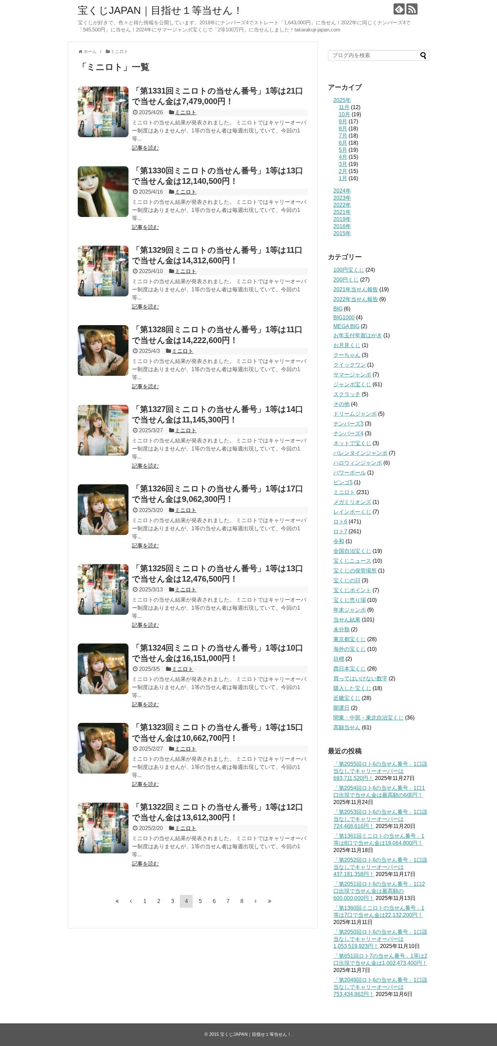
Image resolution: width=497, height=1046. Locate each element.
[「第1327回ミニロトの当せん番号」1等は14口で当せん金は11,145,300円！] (103, 430)
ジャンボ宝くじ (352, 384)
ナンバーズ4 (348, 433)
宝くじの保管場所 (355, 571)
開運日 (341, 708)
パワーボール (349, 473)
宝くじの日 (346, 580)
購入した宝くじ (352, 688)
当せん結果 (346, 620)
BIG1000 (344, 317)
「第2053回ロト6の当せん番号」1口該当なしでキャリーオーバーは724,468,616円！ (380, 819)
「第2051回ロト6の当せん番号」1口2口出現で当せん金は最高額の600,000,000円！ (379, 891)
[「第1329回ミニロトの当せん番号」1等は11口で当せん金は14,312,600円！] (103, 271)
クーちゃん (346, 355)
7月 (343, 136)
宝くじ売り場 (349, 600)
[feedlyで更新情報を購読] (399, 9)
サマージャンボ (352, 375)
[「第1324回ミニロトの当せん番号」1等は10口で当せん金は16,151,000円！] (103, 668)
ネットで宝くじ (352, 443)
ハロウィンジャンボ (357, 463)
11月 (344, 107)
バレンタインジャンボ (360, 453)
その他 (341, 404)
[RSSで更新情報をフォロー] (412, 9)
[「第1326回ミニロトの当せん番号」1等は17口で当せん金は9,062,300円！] (103, 509)
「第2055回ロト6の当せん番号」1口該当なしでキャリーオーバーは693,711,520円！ (380, 771)
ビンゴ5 (343, 482)
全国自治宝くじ (352, 551)
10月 (344, 114)
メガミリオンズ (352, 502)
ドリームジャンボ (355, 414)
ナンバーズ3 (348, 424)
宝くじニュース (352, 561)
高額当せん (346, 727)
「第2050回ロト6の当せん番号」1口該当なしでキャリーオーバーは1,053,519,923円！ (380, 939)
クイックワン (349, 365)
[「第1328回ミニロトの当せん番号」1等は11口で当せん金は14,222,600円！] (103, 350)
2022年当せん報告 (355, 299)
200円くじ (346, 280)
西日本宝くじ (349, 669)
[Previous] (130, 901)
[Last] (269, 901)
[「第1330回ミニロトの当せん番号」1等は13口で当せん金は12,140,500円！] (103, 191)
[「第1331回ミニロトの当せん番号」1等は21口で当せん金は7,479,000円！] (103, 112)
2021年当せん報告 (355, 289)
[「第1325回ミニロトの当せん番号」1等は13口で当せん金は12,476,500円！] (103, 589)
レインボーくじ (352, 512)
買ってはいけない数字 (360, 678)
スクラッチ (346, 394)
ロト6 (340, 522)
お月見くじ (346, 345)
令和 (338, 541)
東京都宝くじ (349, 639)
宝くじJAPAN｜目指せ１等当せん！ (160, 10)
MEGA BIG (346, 326)
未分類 (341, 629)
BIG (337, 309)
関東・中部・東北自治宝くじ (368, 718)
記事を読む (145, 148)
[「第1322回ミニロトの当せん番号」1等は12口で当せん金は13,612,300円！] (103, 828)
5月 (343, 150)
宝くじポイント (352, 590)
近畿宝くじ (346, 698)
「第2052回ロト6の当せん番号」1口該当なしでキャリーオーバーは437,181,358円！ (380, 867)
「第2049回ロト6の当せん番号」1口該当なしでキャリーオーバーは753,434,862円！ (380, 987)
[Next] (255, 901)
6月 (343, 143)
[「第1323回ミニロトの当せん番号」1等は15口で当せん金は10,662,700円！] (103, 748)
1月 (343, 178)
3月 (343, 164)
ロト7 (340, 531)
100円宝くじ (348, 270)
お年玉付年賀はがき (357, 335)
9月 (343, 121)
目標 (338, 659)
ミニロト (185, 112)
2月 (343, 171)
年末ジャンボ (349, 610)
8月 (343, 128)
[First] (117, 901)
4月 (343, 157)
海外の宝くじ (349, 649)
